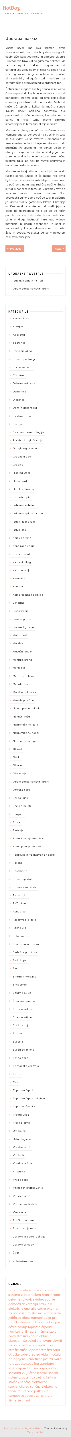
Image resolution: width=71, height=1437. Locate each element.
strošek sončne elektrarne (27, 1382)
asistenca (19, 342)
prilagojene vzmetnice (25, 1359)
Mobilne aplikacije (24, 692)
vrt (46, 1391)
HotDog (11, 7)
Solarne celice (22, 992)
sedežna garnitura (40, 1363)
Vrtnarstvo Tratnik (25, 1204)
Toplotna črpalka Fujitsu (29, 1098)
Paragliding (20, 797)
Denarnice (19, 391)
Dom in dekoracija (25, 407)
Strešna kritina (22, 1009)
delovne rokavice (21, 1299)
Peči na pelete (22, 806)
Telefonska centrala (26, 1066)
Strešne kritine (22, 1017)
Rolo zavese (21, 936)
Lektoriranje (20, 611)
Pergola (18, 814)
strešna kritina (45, 1377)
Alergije (18, 326)
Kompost (19, 586)
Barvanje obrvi (22, 351)
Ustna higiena (22, 1139)
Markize (18, 643)
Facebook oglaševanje (28, 440)
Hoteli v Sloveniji (24, 489)
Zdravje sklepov (23, 1244)
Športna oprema (24, 1001)
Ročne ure (19, 927)
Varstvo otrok (22, 1147)
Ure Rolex (19, 1131)
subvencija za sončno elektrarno (32, 1386)
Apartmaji (19, 334)
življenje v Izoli (19, 1400)
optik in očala (48, 1345)
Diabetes (19, 399)
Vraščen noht (21, 1196)
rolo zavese (17, 1363)
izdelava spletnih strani (28, 513)
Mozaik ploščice (23, 700)
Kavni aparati (22, 554)
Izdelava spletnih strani (28, 280)
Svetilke (18, 1041)
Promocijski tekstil (25, 887)
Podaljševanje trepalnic (28, 838)
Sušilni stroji (21, 1025)
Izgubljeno (19, 529)
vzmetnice (16, 1395)
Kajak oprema (22, 537)
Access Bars (21, 318)
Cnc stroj (19, 375)
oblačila (45, 1336)
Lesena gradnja (23, 619)
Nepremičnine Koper (26, 732)
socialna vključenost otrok (28, 1373)
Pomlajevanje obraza (27, 846)
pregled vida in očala (44, 1354)
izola (57, 1313)
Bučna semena (22, 367)
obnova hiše (17, 1340)
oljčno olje (29, 1345)
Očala (17, 757)
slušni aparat (18, 1368)
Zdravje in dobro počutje (29, 1236)
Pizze (16, 822)
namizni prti (17, 1331)
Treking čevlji (21, 1122)
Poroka (17, 862)
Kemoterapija (22, 570)
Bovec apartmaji (24, 359)
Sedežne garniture (25, 952)
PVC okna (19, 903)
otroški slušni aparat (24, 1350)
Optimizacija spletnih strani (31, 288)
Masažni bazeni (23, 651)
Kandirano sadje (24, 546)
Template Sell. (35, 1432)
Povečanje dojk (23, 879)
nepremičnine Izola (42, 1331)
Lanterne (19, 602)
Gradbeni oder (22, 456)
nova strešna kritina (23, 1336)
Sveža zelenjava (23, 1049)
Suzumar (19, 1033)
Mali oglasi (20, 635)
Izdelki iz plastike (24, 521)
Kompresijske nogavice (28, 594)
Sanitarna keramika (26, 944)
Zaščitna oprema (24, 1220)
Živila (16, 1252)
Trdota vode (21, 1114)
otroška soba (50, 1350)
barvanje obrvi (19, 1290)
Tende (17, 1074)
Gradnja (18, 464)
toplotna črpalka (30, 1391)
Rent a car (20, 911)
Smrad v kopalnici (25, 976)
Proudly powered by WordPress (23, 1428)
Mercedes (19, 667)
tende (12, 1391)
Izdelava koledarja (25, 505)
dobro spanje (45, 1299)
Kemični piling (22, 562)
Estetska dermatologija (28, 432)
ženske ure (44, 1395)
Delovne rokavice (24, 383)
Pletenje (18, 830)
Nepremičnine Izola (25, 724)
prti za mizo (52, 1359)
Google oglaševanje (26, 448)
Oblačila (18, 749)
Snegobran (20, 984)
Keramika (19, 578)
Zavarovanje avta (24, 1228)
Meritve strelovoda (25, 676)
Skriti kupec (20, 960)
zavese (30, 1395)
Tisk (15, 1082)
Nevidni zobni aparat (27, 741)
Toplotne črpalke (24, 1106)
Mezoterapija (21, 684)
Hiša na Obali (22, 472)
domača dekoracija (23, 1304)
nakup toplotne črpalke (35, 1327)
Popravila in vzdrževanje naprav (34, 854)
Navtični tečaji (22, 716)
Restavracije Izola (24, 919)
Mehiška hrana (22, 659)
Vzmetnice (20, 1212)
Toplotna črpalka (24, 1090)
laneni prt (28, 1322)
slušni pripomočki (42, 1368)
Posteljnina (20, 871)
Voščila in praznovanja (28, 1187)
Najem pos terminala (27, 708)
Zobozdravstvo (23, 1261)
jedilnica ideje (19, 1317)
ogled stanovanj (39, 1340)
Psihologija (20, 895)
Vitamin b (19, 1171)
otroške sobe (18, 1354)
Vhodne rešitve (23, 1163)
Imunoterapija (22, 497)
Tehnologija (20, 1057)
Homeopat (20, 481)
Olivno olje (20, 773)
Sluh (16, 968)
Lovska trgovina (23, 627)
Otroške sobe (21, 789)
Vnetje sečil (20, 1179)
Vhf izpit (18, 1155)
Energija (18, 424)
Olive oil (18, 765)
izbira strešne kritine (37, 1313)
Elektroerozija (22, 416)
